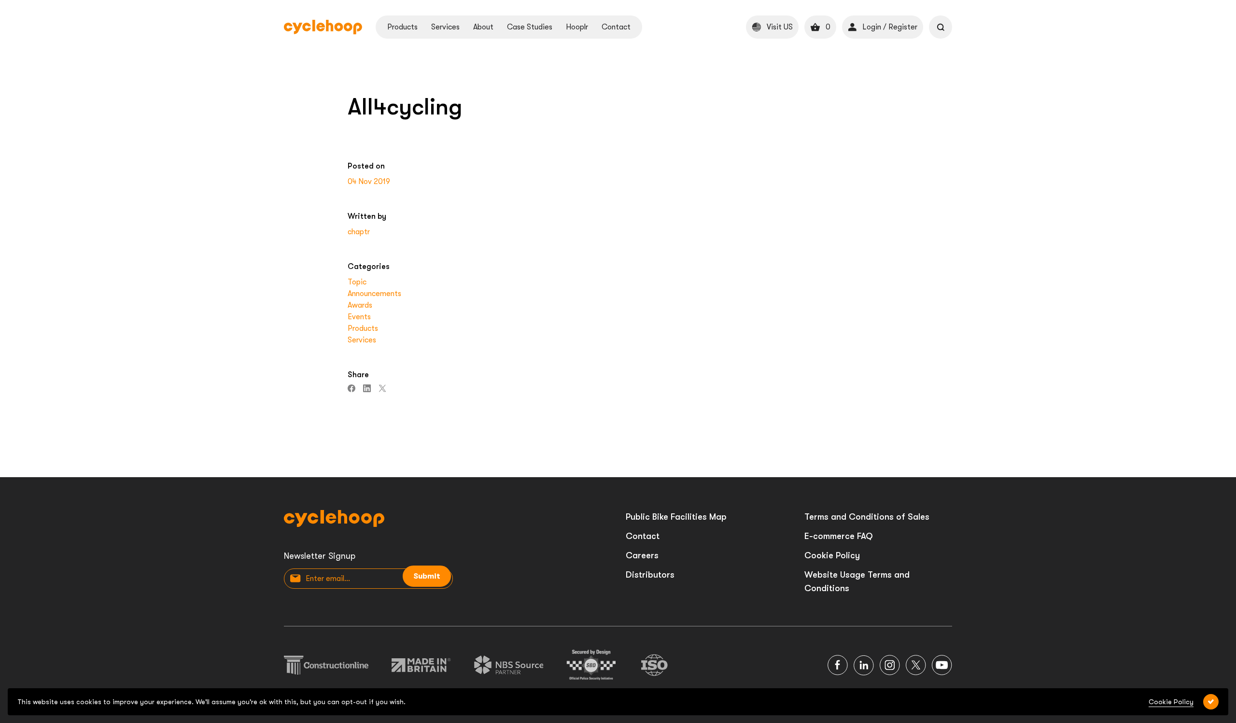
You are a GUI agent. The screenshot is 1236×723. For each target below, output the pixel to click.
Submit (426, 576)
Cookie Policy (832, 555)
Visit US (780, 27)
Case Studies (529, 27)
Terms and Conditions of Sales (866, 517)
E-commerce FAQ (838, 536)
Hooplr (577, 27)
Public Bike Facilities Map (676, 517)
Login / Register (889, 27)
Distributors (650, 575)
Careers (642, 555)
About (483, 27)
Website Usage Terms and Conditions (857, 581)
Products (402, 27)
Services (445, 27)
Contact (616, 27)
